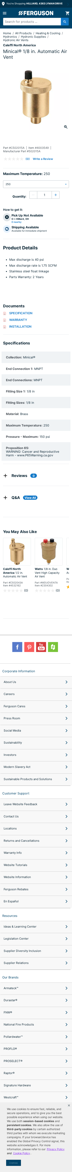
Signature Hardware (17, 1085)
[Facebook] (17, 647)
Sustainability (13, 742)
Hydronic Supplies (34, 36)
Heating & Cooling (48, 33)
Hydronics (10, 36)
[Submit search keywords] (65, 21)
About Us (10, 682)
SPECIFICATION (20, 313)
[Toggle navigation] (4, 13)
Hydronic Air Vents (15, 40)
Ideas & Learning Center (20, 926)
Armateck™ (11, 988)
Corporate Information (18, 671)
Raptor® (9, 1073)
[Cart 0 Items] (67, 13)
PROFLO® (10, 1049)
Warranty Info (13, 853)
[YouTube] (41, 647)
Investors (10, 755)
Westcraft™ (11, 1097)
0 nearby (17, 222)
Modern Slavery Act (17, 767)
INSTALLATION (20, 326)
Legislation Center (16, 938)
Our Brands (10, 977)
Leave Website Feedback (20, 804)
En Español (11, 901)
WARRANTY (18, 320)
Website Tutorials (15, 865)
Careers (9, 694)
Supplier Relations (16, 963)
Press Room (12, 718)
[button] (69, 1105)
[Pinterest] (29, 647)
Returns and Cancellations (21, 840)
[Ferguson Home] (36, 13)
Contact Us (11, 816)
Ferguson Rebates (16, 889)
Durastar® (10, 1000)
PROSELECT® (13, 1061)
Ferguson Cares (14, 706)
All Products (23, 33)
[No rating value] (15, 158)
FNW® (8, 1012)
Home (7, 33)
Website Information (17, 877)
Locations (10, 828)
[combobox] (34, 21)
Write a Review (43, 158)
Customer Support (15, 793)
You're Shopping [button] (34, 3)
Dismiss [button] (13, 1162)
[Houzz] (53, 647)
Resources (9, 916)
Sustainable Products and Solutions (28, 779)
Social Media (12, 730)
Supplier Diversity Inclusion (22, 951)
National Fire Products (19, 1024)
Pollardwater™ (13, 1037)
